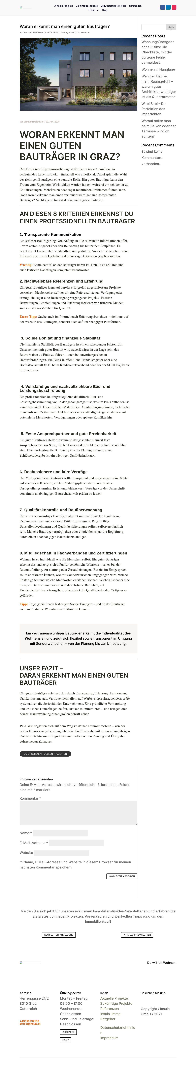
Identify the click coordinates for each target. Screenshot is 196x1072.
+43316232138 (29, 1021)
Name (26, 833)
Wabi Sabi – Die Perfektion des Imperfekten (153, 109)
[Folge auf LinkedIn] (168, 7)
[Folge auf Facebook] (162, 7)
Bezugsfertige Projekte (113, 6)
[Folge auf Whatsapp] (166, 1000)
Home (65, 1040)
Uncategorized (67, 32)
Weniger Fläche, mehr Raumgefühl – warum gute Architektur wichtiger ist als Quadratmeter (158, 86)
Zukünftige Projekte (87, 6)
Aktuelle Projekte (63, 6)
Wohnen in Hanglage (158, 69)
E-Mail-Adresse (34, 843)
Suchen (171, 28)
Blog (104, 10)
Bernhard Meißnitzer (33, 32)
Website (26, 853)
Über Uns (94, 10)
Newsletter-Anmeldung (58, 934)
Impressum (109, 1038)
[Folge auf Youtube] (160, 1000)
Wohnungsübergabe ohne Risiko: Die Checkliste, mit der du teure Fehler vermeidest (157, 52)
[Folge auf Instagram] (174, 7)
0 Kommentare (82, 32)
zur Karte (68, 1032)
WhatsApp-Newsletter (137, 934)
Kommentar (30, 798)
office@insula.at (30, 1023)
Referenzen (135, 6)
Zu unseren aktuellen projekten (45, 753)
